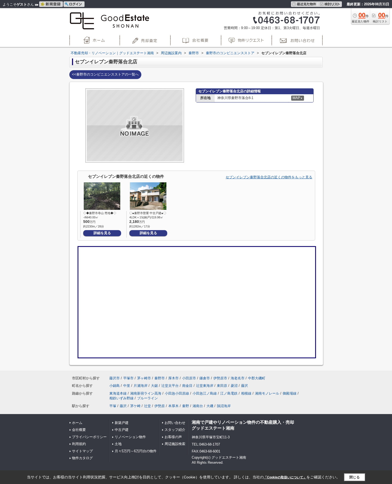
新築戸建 (122, 423)
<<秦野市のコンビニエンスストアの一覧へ (105, 74)
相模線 (246, 393)
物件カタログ (82, 458)
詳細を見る (102, 233)
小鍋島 (114, 386)
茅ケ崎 (135, 406)
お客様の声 (173, 437)
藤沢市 (114, 378)
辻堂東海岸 (204, 386)
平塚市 (128, 378)
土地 (118, 444)
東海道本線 (118, 393)
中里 (126, 386)
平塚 (112, 406)
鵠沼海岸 (224, 406)
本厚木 (173, 406)
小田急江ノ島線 (205, 393)
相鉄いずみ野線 (121, 398)
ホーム (77, 423)
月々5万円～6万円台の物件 (136, 451)
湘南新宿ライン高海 (145, 393)
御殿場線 (290, 393)
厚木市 (173, 378)
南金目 (187, 386)
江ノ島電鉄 (229, 393)
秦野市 (159, 378)
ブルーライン (147, 398)
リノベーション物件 (130, 437)
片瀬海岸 (140, 386)
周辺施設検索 (175, 444)
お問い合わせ (175, 423)
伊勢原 (159, 406)
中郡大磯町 (256, 378)
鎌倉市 (204, 378)
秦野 (185, 406)
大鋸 (154, 386)
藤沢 (244, 386)
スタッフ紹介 (175, 430)
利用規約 (79, 444)
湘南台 (198, 406)
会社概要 (79, 430)
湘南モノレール (267, 393)
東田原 (222, 386)
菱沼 (234, 386)
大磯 (209, 406)
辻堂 (147, 406)
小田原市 (189, 378)
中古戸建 (122, 430)
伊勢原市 (220, 378)
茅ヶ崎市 (144, 378)
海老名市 (238, 378)
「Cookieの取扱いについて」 (285, 477)
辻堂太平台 (170, 386)
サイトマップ (82, 451)
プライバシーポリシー (89, 437)
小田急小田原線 (177, 393)
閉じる (354, 477)
